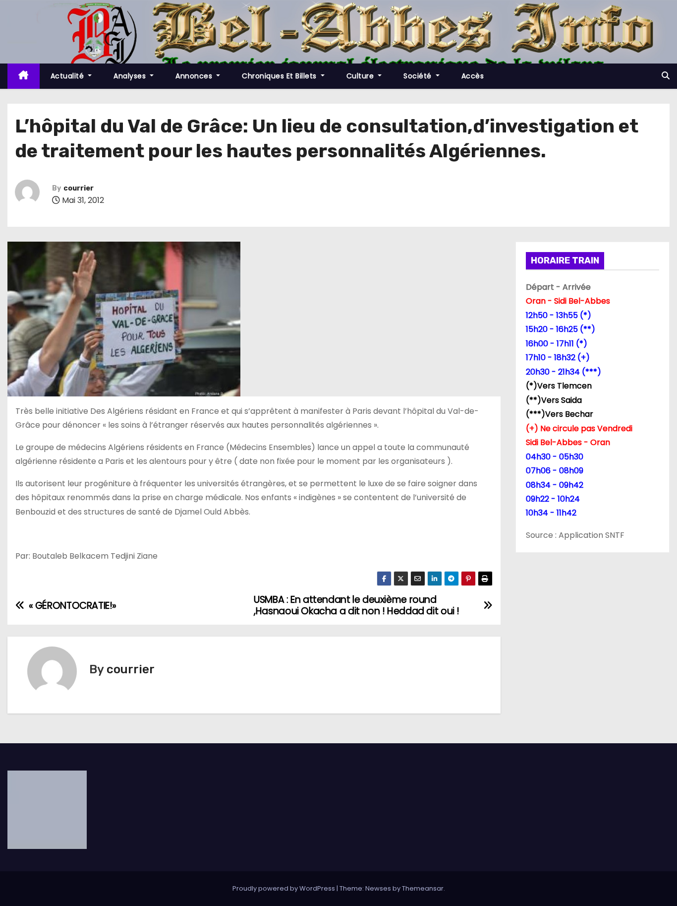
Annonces (195, 76)
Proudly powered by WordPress (284, 888)
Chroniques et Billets (280, 76)
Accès (472, 76)
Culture (361, 76)
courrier (78, 188)
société (418, 76)
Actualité (68, 76)
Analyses (130, 76)
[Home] (23, 76)
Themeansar (423, 888)
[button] (666, 75)
